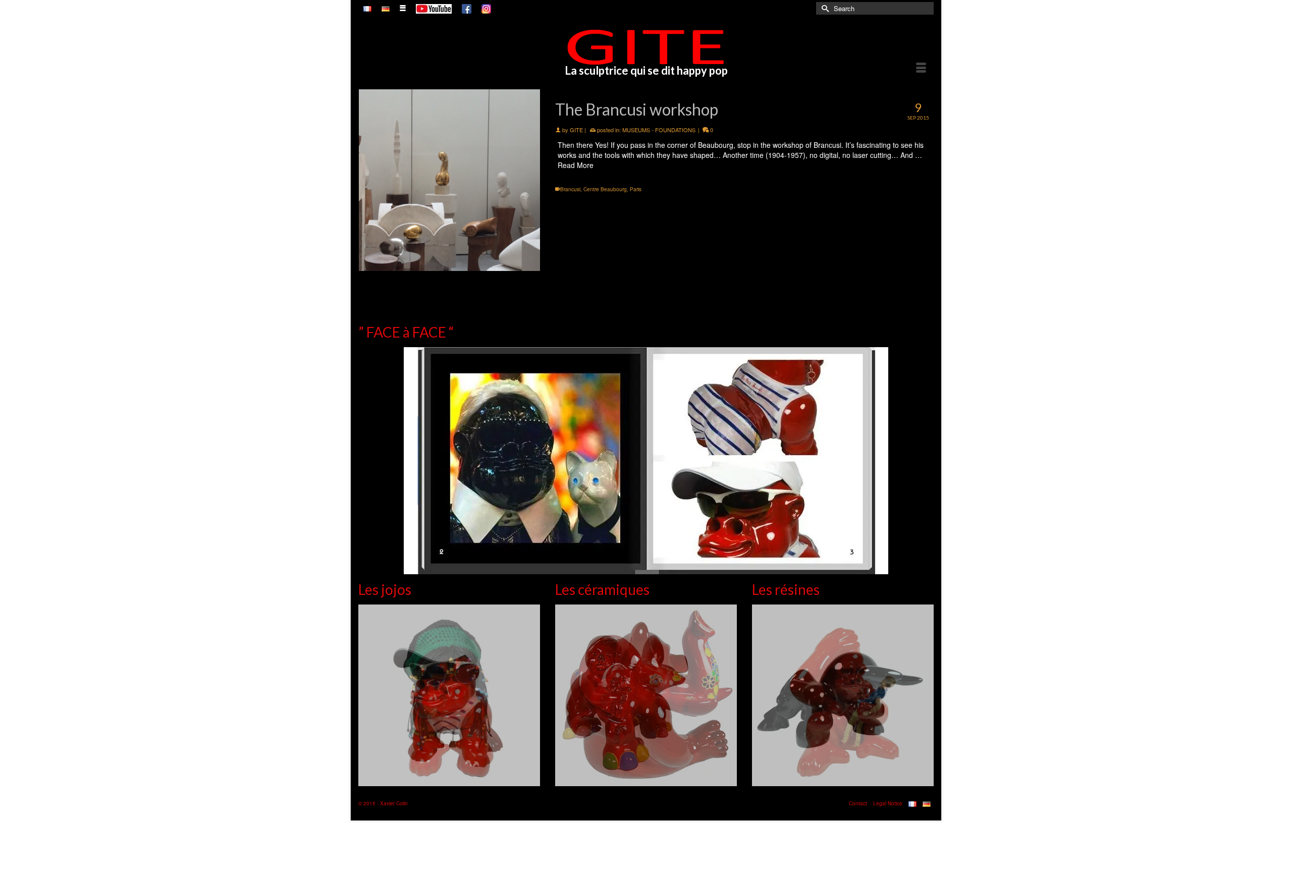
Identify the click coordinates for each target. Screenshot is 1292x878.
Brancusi (570, 189)
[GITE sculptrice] (646, 47)
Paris (635, 189)
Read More (576, 165)
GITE (576, 130)
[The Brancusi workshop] (449, 179)
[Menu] (921, 68)
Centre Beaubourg (605, 189)
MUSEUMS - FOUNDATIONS (658, 130)
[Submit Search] (823, 8)
